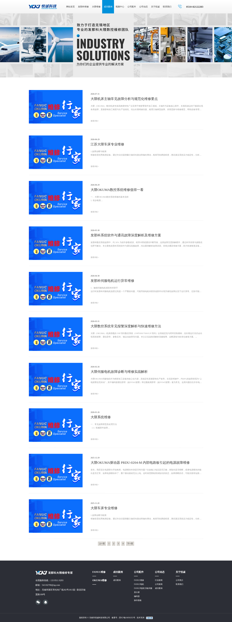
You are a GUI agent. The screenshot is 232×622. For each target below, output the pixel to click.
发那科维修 (83, 6)
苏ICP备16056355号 (127, 618)
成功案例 (108, 6)
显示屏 (137, 592)
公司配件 (131, 6)
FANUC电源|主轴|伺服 (143, 588)
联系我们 (167, 6)
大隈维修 (96, 6)
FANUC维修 (99, 572)
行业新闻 (158, 580)
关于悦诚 (155, 6)
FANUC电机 (139, 584)
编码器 (137, 596)
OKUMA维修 (99, 580)
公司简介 (179, 580)
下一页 (130, 544)
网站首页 (70, 6)
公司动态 (143, 6)
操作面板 (138, 600)
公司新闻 (158, 584)
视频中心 (120, 6)
